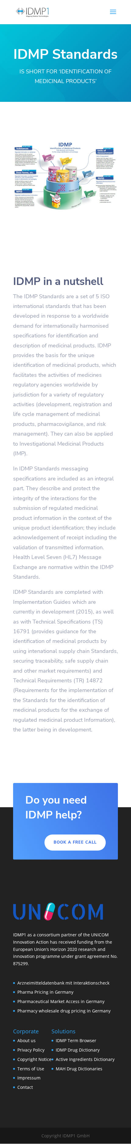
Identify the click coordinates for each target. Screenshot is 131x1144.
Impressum (29, 1078)
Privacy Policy (30, 1050)
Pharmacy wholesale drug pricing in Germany (64, 1011)
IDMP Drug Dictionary (78, 1050)
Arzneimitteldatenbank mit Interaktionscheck (63, 983)
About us (26, 1040)
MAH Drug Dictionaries (79, 1069)
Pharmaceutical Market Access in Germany (60, 1001)
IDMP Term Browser (76, 1040)
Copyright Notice (34, 1059)
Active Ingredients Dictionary (85, 1059)
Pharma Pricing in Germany (45, 992)
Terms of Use (30, 1069)
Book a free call (75, 842)
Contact (25, 1087)
